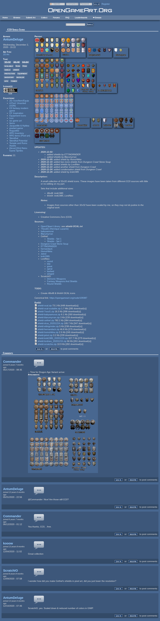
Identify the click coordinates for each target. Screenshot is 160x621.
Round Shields (54, 284)
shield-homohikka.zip (48, 332)
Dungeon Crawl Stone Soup (54, 244)
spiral (49, 269)
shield (7, 69)
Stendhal (13, 138)
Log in (39, 349)
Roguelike (14, 130)
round (50, 261)
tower (14, 81)
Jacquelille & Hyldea (19, 125)
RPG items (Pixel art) (19, 135)
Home (5, 18)
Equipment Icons (17, 115)
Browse (16, 18)
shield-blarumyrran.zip (49, 317)
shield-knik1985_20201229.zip (53, 338)
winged (50, 274)
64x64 (25, 62)
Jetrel (43, 254)
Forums (56, 18)
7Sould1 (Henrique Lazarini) (55, 229)
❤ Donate (97, 18)
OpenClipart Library (50, 226)
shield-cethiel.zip (46, 320)
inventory (9, 77)
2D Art (6, 54)
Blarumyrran (47, 234)
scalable (9, 66)
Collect (44, 18)
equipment (22, 73)
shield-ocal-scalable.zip (49, 308)
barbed (50, 271)
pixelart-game (16, 128)
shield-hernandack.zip (48, 329)
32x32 (8, 62)
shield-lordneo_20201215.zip (52, 341)
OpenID (57, 4)
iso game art (15, 120)
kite (6, 81)
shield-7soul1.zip (46, 311)
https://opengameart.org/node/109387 (68, 298)
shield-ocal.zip (45, 305)
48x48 (16, 62)
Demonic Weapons (56, 279)
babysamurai (47, 231)
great (49, 266)
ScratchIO (10, 570)
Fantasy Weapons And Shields (62, 281)
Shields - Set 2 (54, 241)
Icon (18, 66)
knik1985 (45, 256)
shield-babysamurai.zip (49, 314)
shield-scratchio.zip (47, 344)
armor (16, 69)
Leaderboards (81, 18)
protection (10, 73)
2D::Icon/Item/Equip (19, 100)
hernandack (46, 249)
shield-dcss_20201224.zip (50, 323)
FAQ (67, 18)
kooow (8, 543)
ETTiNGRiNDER (49, 246)
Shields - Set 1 (54, 239)
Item (25, 66)
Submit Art (30, 18)
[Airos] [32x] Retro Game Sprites (18, 149)
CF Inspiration (16, 113)
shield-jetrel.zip (45, 335)
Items (12, 123)
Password (84, 4)
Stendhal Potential (18, 140)
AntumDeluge (13, 39)
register (54, 349)
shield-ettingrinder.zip (48, 326)
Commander (12, 361)
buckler (20, 77)
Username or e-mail (72, 4)
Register (106, 4)
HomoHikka (46, 251)
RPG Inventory (16, 133)
